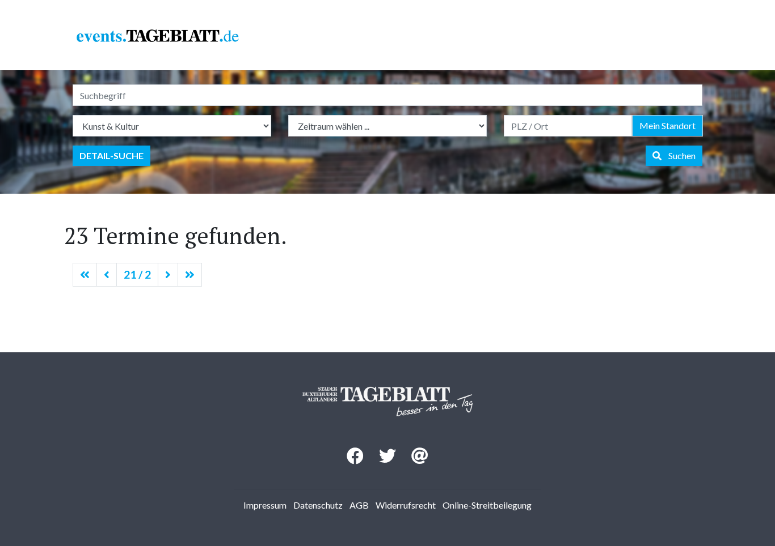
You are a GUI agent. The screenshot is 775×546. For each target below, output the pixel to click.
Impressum (265, 505)
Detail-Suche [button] (111, 155)
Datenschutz (318, 505)
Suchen (679, 155)
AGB (359, 505)
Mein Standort (667, 125)
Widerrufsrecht (406, 505)
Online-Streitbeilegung (487, 505)
